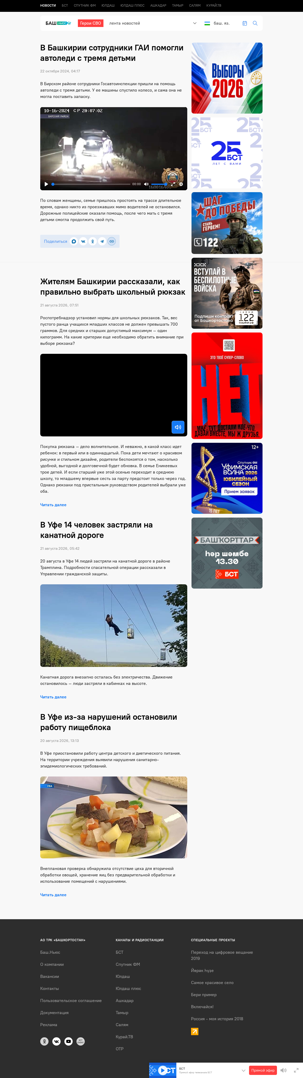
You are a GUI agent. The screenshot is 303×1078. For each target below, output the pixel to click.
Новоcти (48, 6)
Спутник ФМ (85, 6)
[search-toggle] (255, 23)
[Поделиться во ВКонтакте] (83, 241)
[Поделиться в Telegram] (102, 241)
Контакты (49, 988)
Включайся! (202, 1006)
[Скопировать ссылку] (112, 241)
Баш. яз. (222, 23)
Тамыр (177, 6)
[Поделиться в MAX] (74, 241)
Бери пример (204, 994)
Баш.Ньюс (50, 952)
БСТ (65, 6)
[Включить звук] (178, 427)
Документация (54, 1012)
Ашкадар (158, 6)
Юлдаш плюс (132, 6)
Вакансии (49, 976)
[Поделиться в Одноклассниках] (93, 241)
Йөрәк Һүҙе (202, 970)
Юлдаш (108, 6)
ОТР (120, 1048)
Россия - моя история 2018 (217, 1018)
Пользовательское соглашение (71, 1000)
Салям (195, 6)
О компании (52, 964)
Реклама (48, 1024)
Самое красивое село (212, 982)
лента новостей (124, 23)
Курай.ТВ (213, 6)
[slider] (90, 184)
